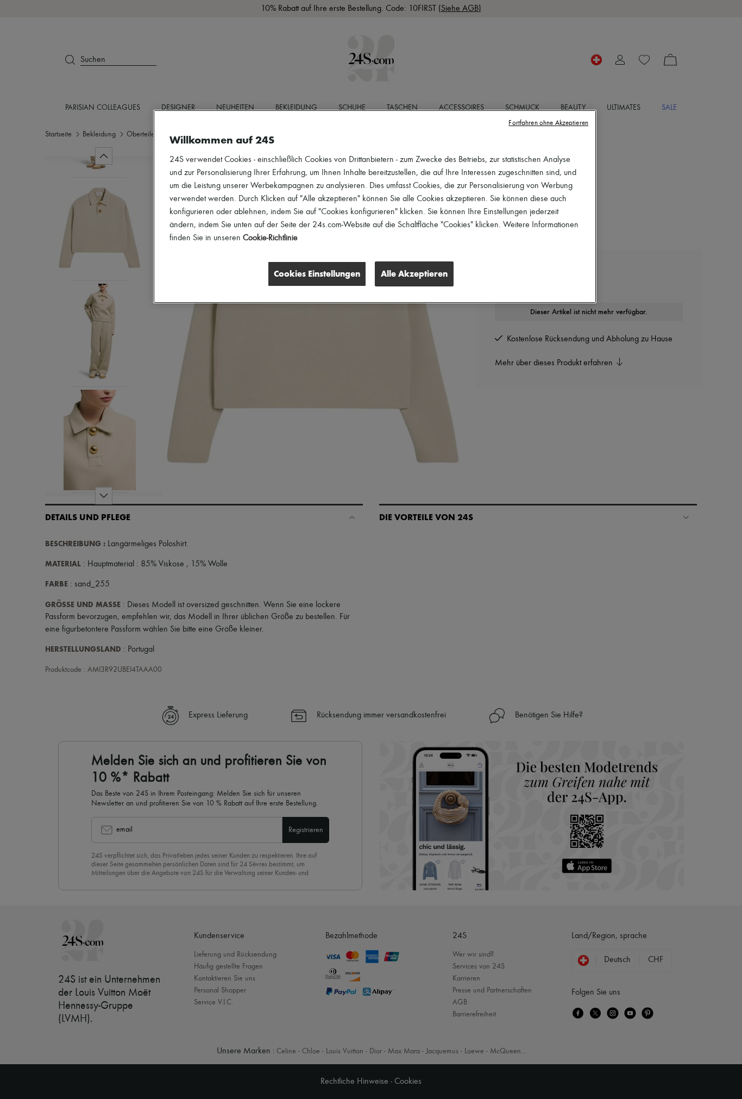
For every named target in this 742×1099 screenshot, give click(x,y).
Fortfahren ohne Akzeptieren (548, 123)
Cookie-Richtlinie (270, 238)
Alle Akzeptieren (414, 273)
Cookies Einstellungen (317, 273)
